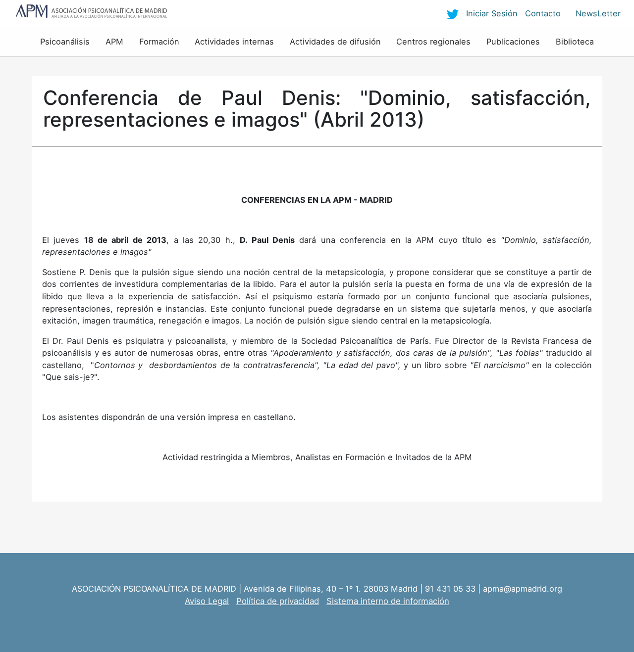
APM (114, 42)
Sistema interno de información (387, 601)
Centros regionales (433, 42)
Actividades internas (234, 42)
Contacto (543, 13)
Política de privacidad (277, 601)
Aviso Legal (207, 601)
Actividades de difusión (335, 42)
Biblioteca (575, 42)
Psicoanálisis (65, 42)
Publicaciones (513, 42)
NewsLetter (598, 13)
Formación (159, 42)
